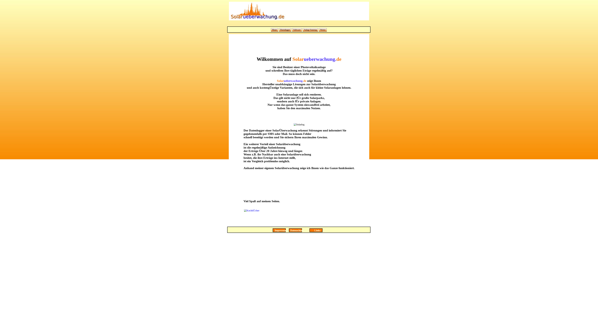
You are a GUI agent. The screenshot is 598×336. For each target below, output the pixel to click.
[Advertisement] (299, 24)
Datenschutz (296, 230)
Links (317, 230)
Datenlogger (285, 30)
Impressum (281, 230)
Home (274, 30)
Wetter (322, 30)
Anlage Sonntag (310, 30)
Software (297, 30)
